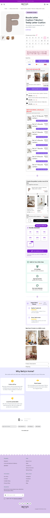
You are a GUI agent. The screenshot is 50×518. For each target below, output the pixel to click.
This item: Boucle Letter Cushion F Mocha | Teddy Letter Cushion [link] (38, 93)
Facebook (28, 478)
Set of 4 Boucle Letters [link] (37, 125)
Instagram (28, 476)
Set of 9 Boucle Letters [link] (37, 166)
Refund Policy (29, 470)
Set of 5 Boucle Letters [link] (37, 133)
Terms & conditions (18, 498)
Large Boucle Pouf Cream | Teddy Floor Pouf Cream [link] (40, 208)
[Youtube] (28, 504)
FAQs (27, 463)
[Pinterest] (20, 504)
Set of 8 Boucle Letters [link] (37, 157)
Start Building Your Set (38, 251)
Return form (29, 461)
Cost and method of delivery (10, 463)
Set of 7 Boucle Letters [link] (37, 149)
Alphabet (6, 465)
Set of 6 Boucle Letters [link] (37, 141)
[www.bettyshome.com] (25, 4)
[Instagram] (25, 504)
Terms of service (30, 467)
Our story (6, 476)
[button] (7, 4)
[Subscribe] (22, 495)
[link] (29, 77)
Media (27, 481)
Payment (6, 461)
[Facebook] (22, 504)
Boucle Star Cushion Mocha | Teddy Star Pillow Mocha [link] (37, 102)
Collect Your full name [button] (42, 120)
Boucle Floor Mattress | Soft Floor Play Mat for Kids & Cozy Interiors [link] (30, 209)
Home (6, 8)
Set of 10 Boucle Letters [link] (37, 117)
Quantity (28, 58)
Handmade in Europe (32, 12)
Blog (27, 483)
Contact (6, 478)
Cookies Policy (7, 481)
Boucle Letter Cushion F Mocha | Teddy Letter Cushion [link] (39, 188)
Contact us (28, 465)
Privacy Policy (7, 483)
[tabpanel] (25, 435)
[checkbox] (38, 426)
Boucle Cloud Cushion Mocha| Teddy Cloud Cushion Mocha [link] (38, 97)
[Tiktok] (30, 504)
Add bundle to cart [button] (37, 89)
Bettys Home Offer (14, 8)
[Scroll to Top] (47, 510)
